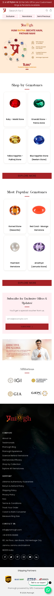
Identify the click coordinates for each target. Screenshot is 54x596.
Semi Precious (43, 16)
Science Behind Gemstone (15, 455)
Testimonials (8, 442)
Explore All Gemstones (13, 468)
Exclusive (10, 16)
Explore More (27, 175)
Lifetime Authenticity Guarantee (17, 481)
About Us (6, 438)
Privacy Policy (8, 494)
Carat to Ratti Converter (14, 511)
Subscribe (26, 326)
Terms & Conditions (11, 503)
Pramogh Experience (12, 451)
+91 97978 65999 (10, 535)
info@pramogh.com (12, 529)
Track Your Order (10, 507)
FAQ (4, 499)
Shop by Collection (11, 464)
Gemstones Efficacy (12, 459)
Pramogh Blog (9, 447)
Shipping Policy (9, 490)
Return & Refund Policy (13, 486)
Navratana (27, 16)
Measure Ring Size (11, 516)
